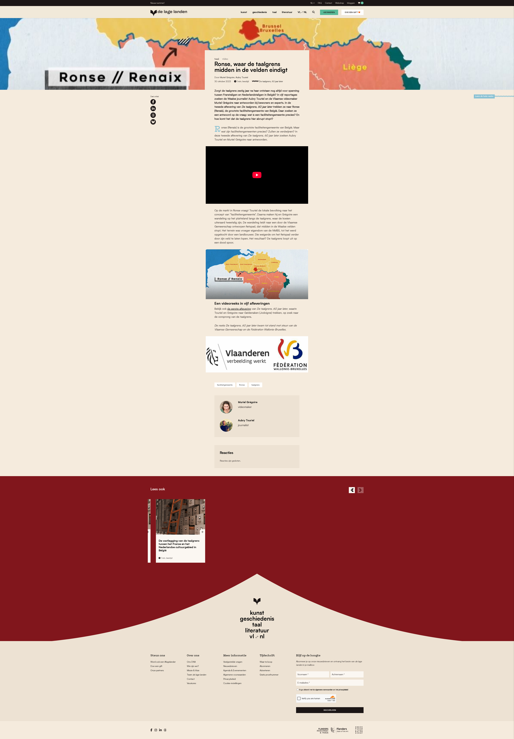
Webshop (339, 3)
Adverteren (265, 670)
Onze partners (157, 670)
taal (257, 624)
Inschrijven (330, 710)
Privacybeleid (229, 679)
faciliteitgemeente (225, 385)
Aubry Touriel (242, 77)
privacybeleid (343, 690)
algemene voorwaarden (324, 690)
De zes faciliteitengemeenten (226, 540)
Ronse (242, 385)
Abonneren (329, 12)
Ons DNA (191, 661)
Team (196, 674)
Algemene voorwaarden (234, 674)
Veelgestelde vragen (232, 661)
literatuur (257, 630)
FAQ (320, 3)
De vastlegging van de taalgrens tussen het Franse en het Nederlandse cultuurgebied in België (282, 545)
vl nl (257, 636)
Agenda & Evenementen (234, 670)
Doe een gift (351, 12)
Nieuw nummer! (157, 3)
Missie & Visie (193, 670)
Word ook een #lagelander (163, 661)
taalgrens (255, 385)
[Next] (361, 490)
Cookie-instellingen (232, 683)
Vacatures (191, 683)
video (225, 59)
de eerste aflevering (239, 308)
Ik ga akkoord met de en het (323, 690)
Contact (328, 3)
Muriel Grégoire (227, 77)
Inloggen (351, 3)
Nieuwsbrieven (230, 666)
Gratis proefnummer (269, 674)
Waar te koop (266, 661)
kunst (257, 612)
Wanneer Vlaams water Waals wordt (172, 542)
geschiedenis (257, 618)
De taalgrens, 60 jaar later (271, 81)
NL (312, 3)
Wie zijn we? (193, 666)
